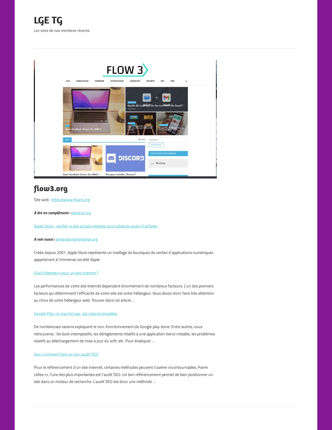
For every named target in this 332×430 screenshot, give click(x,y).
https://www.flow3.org (70, 200)
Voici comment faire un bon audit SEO (66, 354)
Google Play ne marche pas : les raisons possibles (75, 313)
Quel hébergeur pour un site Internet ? (66, 273)
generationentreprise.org (76, 239)
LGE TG (48, 20)
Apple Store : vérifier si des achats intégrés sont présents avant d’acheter (95, 226)
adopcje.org (81, 213)
